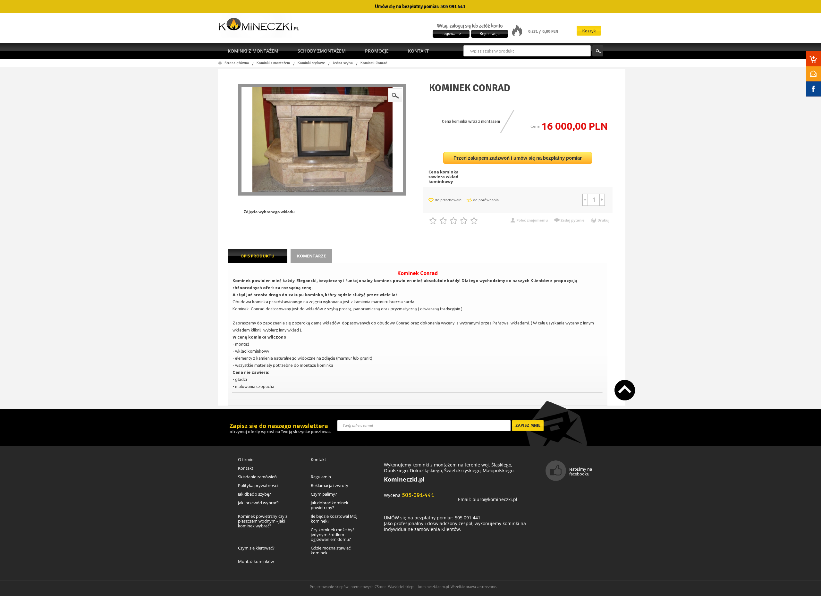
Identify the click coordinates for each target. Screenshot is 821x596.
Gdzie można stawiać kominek (331, 550)
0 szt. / (534, 31)
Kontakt (418, 51)
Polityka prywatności (258, 485)
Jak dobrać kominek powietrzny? (329, 505)
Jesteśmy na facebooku (580, 471)
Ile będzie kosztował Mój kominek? (334, 519)
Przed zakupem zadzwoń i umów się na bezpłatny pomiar (517, 158)
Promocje (377, 51)
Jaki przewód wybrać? (258, 502)
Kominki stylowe (311, 63)
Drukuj (603, 220)
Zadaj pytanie (573, 220)
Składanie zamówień (257, 476)
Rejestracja (490, 33)
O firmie (245, 459)
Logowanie (451, 33)
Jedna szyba (343, 63)
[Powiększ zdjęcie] (322, 139)
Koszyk (589, 31)
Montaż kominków (256, 561)
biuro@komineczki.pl (494, 499)
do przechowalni (448, 199)
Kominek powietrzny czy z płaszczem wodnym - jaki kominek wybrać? (262, 521)
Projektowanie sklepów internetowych (342, 586)
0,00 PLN (550, 31)
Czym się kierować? (256, 548)
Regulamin (321, 476)
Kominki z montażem (253, 51)
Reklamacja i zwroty (329, 485)
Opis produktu (258, 256)
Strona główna (236, 63)
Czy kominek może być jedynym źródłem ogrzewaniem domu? (332, 534)
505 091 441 (452, 6)
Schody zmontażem (322, 51)
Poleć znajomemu (532, 220)
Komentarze (311, 256)
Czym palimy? (324, 494)
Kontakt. (246, 468)
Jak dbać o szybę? (254, 494)
